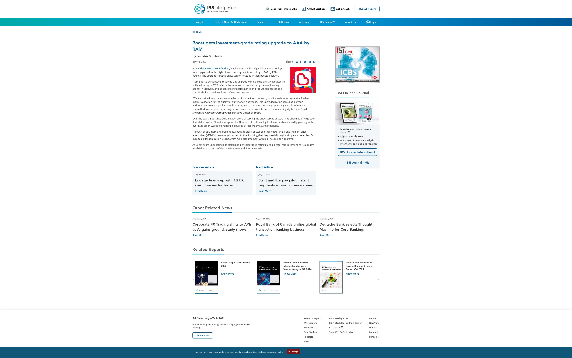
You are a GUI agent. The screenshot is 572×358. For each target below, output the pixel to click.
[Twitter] (305, 62)
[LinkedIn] (296, 62)
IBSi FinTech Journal (339, 318)
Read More (201, 191)
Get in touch (343, 8)
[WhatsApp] (314, 62)
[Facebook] (301, 62)
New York (374, 322)
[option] (223, 279)
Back (199, 32)
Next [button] (379, 279)
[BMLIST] (357, 64)
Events (307, 341)
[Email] (309, 62)
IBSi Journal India (358, 162)
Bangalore (374, 336)
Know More (227, 273)
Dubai (372, 327)
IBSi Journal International (357, 152)
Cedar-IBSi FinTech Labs (284, 8)
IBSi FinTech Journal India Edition (345, 322)
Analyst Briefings (316, 8)
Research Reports (313, 318)
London (373, 318)
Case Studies (310, 332)
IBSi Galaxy (327, 22)
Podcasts (308, 336)
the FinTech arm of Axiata (214, 68)
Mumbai (373, 332)
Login (373, 22)
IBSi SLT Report (367, 8)
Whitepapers (310, 322)
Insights (199, 22)
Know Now (202, 335)
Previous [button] (193, 279)
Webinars (308, 327)
